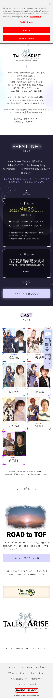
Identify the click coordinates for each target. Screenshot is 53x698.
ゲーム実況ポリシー (19, 679)
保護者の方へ (36, 679)
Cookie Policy (35, 16)
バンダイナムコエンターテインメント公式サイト (26, 667)
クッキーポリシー (38, 673)
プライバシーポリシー (17, 673)
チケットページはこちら (25, 293)
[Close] (49, 4)
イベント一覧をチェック (25, 558)
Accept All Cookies (26, 38)
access (25, 271)
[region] (26, 22)
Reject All (26, 30)
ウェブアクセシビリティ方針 (26, 684)
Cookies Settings (26, 22)
